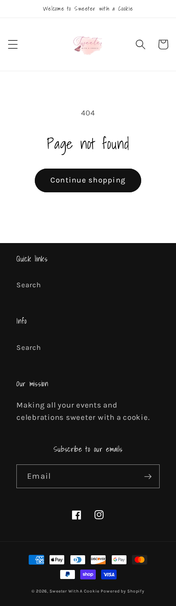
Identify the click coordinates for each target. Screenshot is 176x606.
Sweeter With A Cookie (74, 591)
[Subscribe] (148, 476)
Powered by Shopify (122, 591)
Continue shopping (88, 180)
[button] (13, 44)
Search (28, 285)
